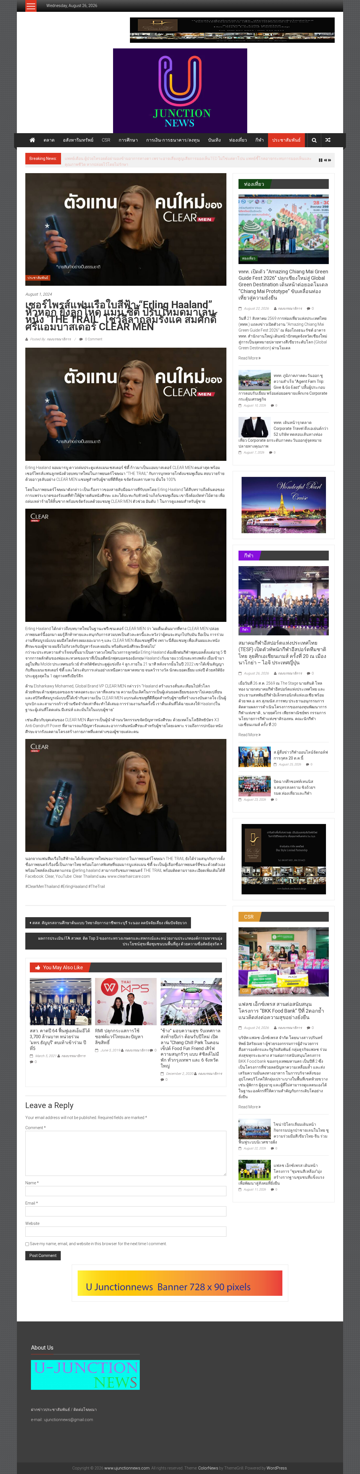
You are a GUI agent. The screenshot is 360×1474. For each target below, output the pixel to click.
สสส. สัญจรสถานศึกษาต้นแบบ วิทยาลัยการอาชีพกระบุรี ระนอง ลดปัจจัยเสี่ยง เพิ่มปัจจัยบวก (109, 923)
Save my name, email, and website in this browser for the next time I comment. (98, 1243)
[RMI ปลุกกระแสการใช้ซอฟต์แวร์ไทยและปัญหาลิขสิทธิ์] (125, 1001)
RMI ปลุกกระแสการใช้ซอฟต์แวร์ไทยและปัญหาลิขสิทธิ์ (119, 1036)
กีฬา (259, 140)
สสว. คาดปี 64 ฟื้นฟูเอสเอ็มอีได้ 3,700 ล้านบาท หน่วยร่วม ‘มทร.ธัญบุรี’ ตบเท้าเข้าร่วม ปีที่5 (60, 1039)
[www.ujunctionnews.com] (180, 90)
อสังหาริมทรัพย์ (78, 140)
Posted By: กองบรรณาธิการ (50, 339)
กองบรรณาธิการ (73, 1056)
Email (31, 1203)
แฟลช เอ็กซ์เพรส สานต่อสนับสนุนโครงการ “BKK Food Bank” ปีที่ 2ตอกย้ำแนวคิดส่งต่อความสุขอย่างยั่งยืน (281, 1010)
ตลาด (49, 140)
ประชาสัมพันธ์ (286, 140)
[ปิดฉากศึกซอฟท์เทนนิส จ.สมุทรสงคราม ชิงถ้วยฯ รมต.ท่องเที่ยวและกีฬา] (254, 785)
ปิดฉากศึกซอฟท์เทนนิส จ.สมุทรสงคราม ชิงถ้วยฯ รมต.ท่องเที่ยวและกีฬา (294, 787)
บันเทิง (214, 140)
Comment (35, 1127)
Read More (248, 358)
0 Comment (93, 339)
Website (32, 1223)
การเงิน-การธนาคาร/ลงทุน (173, 140)
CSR (106, 140)
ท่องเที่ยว (238, 140)
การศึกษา (128, 140)
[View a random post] (327, 140)
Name (32, 1183)
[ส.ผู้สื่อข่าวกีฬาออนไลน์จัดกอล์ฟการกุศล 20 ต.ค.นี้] (254, 756)
